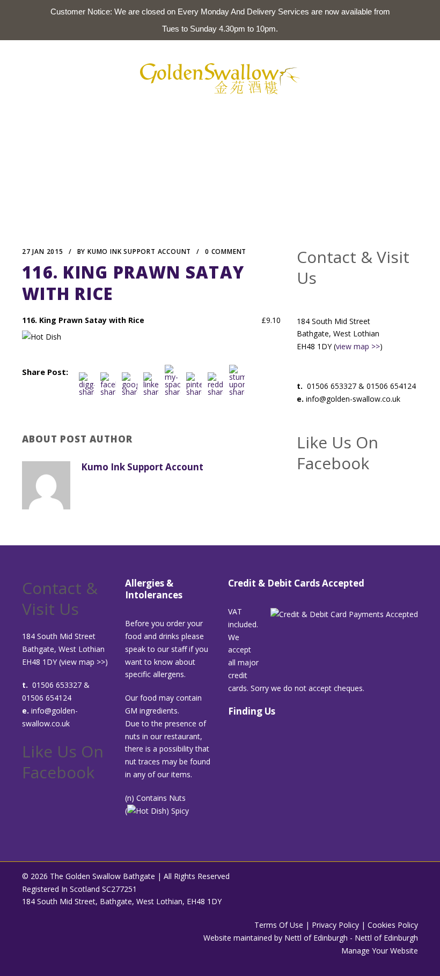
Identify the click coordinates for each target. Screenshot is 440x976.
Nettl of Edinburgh (386, 938)
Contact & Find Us (312, 117)
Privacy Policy (335, 925)
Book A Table (236, 117)
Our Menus (177, 117)
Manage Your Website (379, 950)
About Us (125, 117)
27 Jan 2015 (42, 251)
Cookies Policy (393, 925)
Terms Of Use (278, 925)
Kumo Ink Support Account (139, 251)
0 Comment (225, 251)
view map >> (358, 346)
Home (85, 117)
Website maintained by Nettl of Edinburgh (275, 938)
